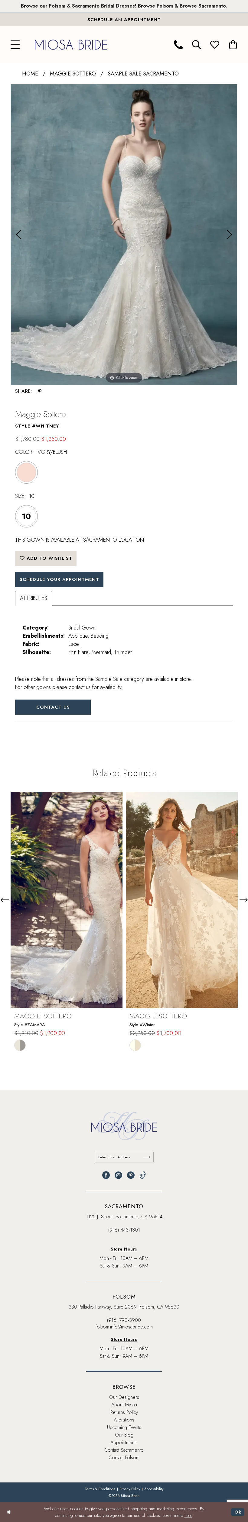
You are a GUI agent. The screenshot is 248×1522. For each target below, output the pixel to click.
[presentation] (66, 900)
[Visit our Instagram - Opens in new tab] (118, 1175)
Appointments (124, 1442)
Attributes (33, 598)
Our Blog (124, 1434)
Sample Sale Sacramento (143, 74)
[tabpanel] (124, 234)
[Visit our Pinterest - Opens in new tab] (131, 1175)
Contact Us (53, 707)
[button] (15, 44)
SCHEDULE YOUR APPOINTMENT (59, 579)
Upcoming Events (124, 1427)
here (188, 1515)
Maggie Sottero (73, 74)
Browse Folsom (155, 5)
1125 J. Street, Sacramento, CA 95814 (124, 1216)
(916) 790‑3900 (124, 1320)
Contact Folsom (124, 1457)
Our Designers (124, 1397)
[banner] (71, 44)
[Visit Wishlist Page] (215, 44)
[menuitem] (15, 44)
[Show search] (197, 44)
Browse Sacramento (203, 5)
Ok (237, 1512)
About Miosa (124, 1404)
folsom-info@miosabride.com (124, 1326)
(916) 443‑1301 (124, 1229)
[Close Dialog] (9, 1512)
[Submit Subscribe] (148, 1157)
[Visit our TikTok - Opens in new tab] (142, 1175)
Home (30, 74)
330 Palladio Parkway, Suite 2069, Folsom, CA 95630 (124, 1306)
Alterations (124, 1419)
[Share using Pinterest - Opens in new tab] (39, 391)
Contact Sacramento (124, 1450)
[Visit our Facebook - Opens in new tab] (106, 1175)
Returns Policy (124, 1412)
